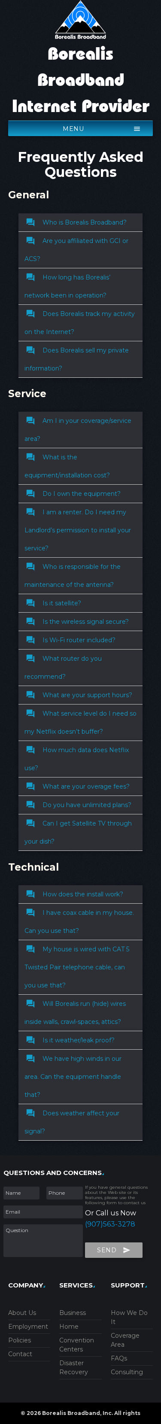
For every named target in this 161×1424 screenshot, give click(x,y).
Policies (19, 1340)
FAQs (119, 1358)
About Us (22, 1313)
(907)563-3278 (110, 1224)
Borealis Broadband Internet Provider (80, 80)
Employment (28, 1326)
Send (114, 1250)
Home (69, 1326)
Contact (20, 1354)
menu (102, 129)
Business (72, 1313)
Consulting (127, 1372)
